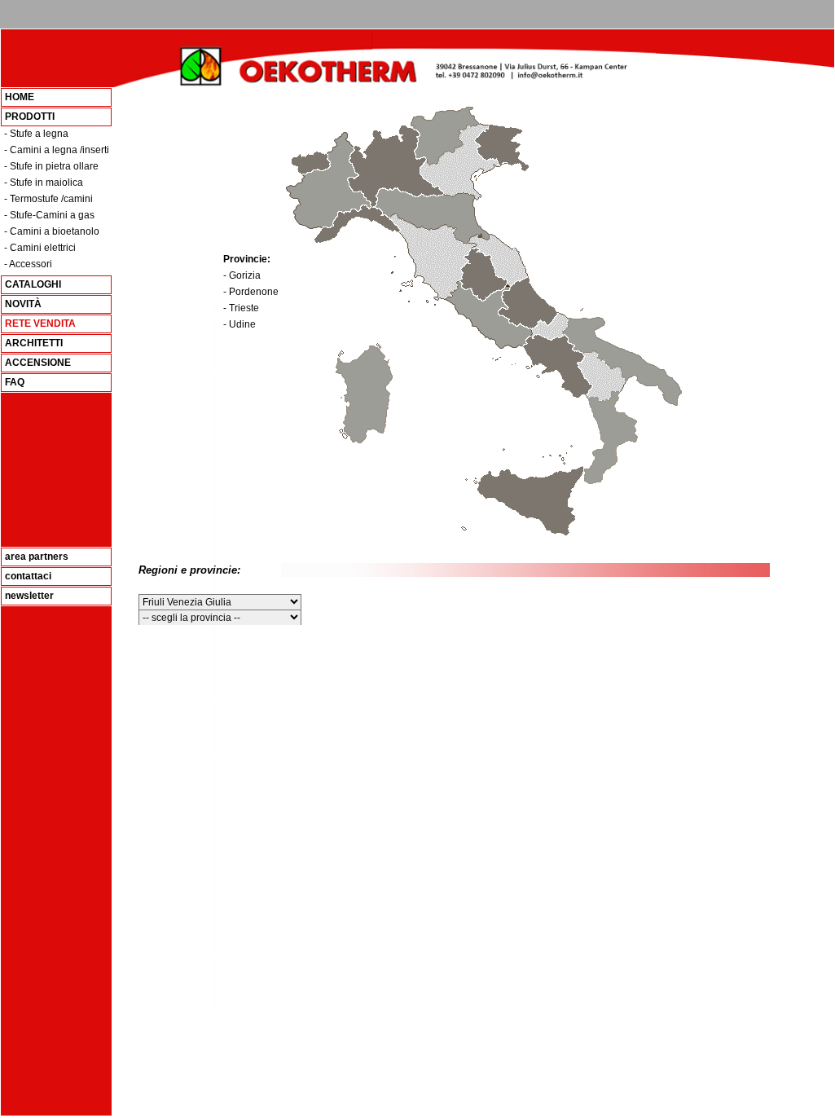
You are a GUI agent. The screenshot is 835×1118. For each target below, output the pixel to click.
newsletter (29, 595)
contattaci (28, 576)
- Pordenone (251, 291)
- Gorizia (242, 275)
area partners (36, 556)
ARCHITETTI (34, 343)
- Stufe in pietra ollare (51, 166)
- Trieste (241, 308)
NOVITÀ (23, 304)
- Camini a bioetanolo (51, 231)
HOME (19, 97)
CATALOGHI (33, 284)
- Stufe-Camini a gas (49, 215)
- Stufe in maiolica (43, 182)
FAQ (14, 382)
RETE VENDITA (40, 323)
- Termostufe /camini (48, 199)
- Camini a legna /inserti (56, 150)
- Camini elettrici (40, 247)
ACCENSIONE (38, 362)
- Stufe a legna (36, 133)
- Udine (239, 324)
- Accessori (28, 264)
